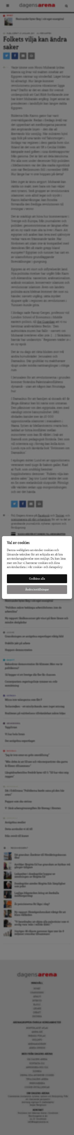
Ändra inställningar (37, 589)
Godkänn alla (37, 578)
